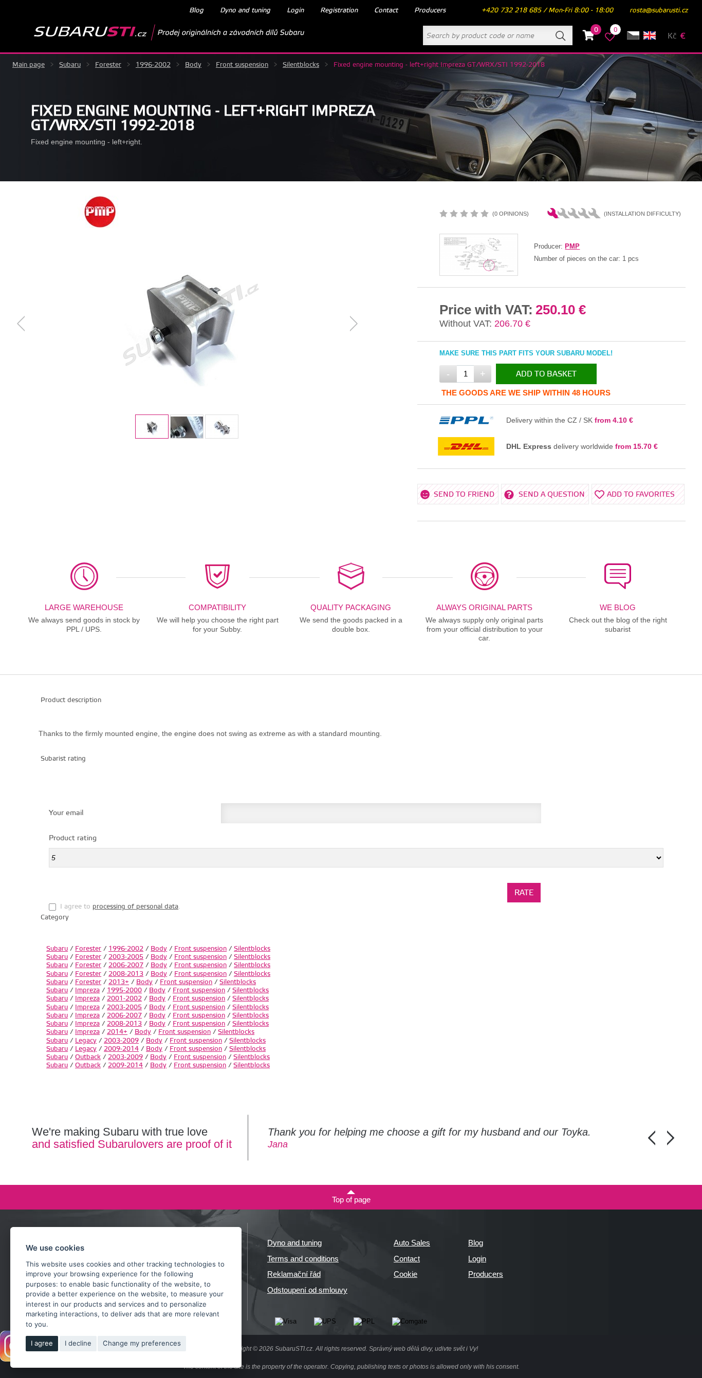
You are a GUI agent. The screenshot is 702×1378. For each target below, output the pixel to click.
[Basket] (589, 37)
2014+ (117, 1032)
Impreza (87, 990)
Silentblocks (301, 65)
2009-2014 (121, 1049)
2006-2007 (125, 965)
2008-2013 (125, 974)
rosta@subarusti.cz (659, 10)
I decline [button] (78, 1343)
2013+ (118, 982)
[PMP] (100, 226)
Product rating (73, 838)
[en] (649, 35)
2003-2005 (125, 957)
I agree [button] (42, 1343)
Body (193, 65)
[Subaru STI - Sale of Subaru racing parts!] (152, 32)
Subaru (70, 65)
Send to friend (464, 494)
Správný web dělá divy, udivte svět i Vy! (423, 1348)
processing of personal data (135, 906)
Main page (28, 65)
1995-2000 (124, 990)
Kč (672, 36)
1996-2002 (153, 65)
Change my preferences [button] (142, 1343)
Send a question (552, 494)
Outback (88, 1057)
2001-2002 (124, 998)
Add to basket (546, 374)
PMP (572, 246)
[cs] (633, 35)
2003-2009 (121, 1040)
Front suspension (242, 65)
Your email (66, 813)
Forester (108, 65)
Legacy (86, 1040)
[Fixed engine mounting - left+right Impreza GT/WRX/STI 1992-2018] (188, 323)
